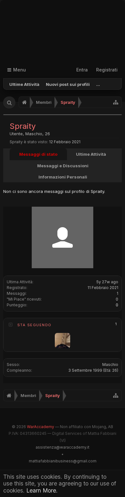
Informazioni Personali (62, 176)
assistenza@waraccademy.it (62, 447)
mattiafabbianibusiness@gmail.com (62, 461)
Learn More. (42, 490)
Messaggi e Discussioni (62, 165)
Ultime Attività (24, 84)
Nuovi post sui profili (68, 84)
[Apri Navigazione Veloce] (115, 102)
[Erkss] (62, 340)
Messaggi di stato (38, 154)
